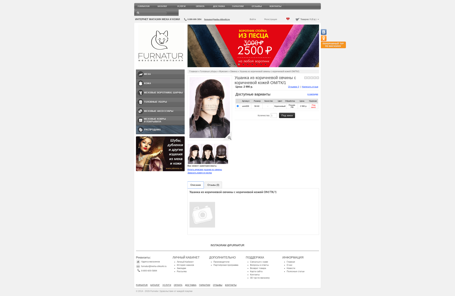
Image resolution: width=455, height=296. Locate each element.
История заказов (185, 265)
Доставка (219, 6)
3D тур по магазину (260, 278)
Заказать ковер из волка (200, 173)
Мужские (223, 71)
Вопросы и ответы (259, 265)
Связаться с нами (259, 262)
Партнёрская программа (225, 265)
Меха (147, 74)
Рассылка (182, 271)
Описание (195, 185)
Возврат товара (258, 268)
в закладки (312, 94)
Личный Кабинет (185, 262)
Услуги (181, 6)
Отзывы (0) (213, 185)
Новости (291, 268)
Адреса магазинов (150, 261)
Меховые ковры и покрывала (155, 120)
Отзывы (257, 6)
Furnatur (144, 6)
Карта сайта (256, 271)
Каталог (162, 6)
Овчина (233, 71)
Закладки (181, 268)
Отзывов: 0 (293, 87)
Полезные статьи (295, 271)
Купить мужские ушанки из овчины (205, 169)
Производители (221, 262)
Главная (193, 71)
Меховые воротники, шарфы (163, 92)
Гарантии (238, 6)
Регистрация (270, 19)
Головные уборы (155, 102)
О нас (289, 265)
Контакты (275, 6)
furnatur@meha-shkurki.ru (217, 19)
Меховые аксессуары (158, 111)
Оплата (200, 6)
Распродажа (152, 129)
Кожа (147, 83)
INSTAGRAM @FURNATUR (227, 245)
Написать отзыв (310, 87)
